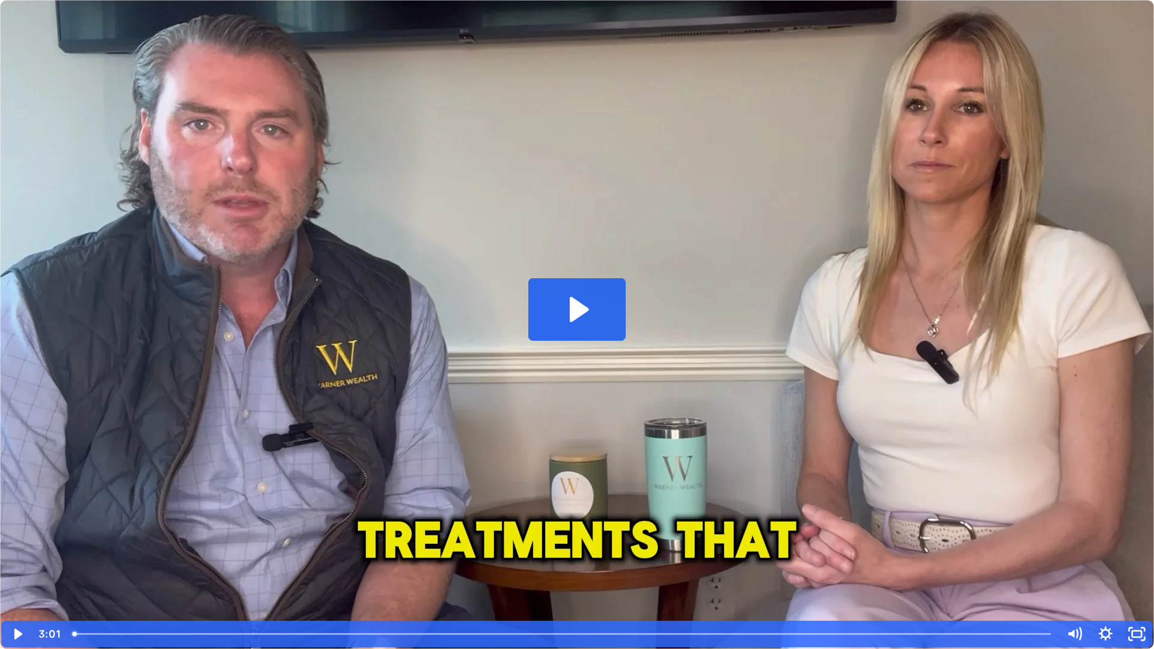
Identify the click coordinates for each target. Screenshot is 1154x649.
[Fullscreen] (1136, 634)
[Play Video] (17, 634)
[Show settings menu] (1105, 634)
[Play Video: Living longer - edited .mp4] (577, 309)
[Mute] (1074, 634)
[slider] (563, 634)
